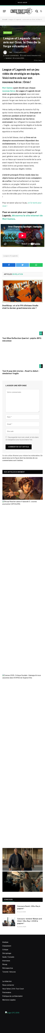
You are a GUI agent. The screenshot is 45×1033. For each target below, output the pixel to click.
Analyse (5, 942)
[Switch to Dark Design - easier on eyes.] (41, 11)
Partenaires (6, 992)
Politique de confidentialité (12, 996)
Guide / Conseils (8, 957)
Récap (4, 964)
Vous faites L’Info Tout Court (13, 989)
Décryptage (6, 953)
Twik (10, 52)
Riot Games (7, 88)
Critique (5, 950)
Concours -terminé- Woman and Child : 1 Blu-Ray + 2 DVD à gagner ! (29, 921)
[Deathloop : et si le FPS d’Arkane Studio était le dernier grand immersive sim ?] (22, 291)
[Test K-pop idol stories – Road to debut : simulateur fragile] (22, 356)
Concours (8, 899)
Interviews (6, 961)
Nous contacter (8, 985)
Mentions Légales (9, 1000)
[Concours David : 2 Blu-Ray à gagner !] (8, 909)
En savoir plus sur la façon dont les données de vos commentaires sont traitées (22, 458)
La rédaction (7, 981)
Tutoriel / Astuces (9, 972)
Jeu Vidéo (7, 32)
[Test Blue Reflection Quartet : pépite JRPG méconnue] (22, 323)
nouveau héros (8, 91)
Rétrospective (7, 968)
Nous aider (22, 2)
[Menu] (4, 11)
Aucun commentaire (12, 55)
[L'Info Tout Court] (21, 11)
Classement (6, 946)
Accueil (4, 19)
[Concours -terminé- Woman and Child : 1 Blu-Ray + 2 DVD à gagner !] (8, 921)
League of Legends (10, 256)
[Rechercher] (37, 11)
